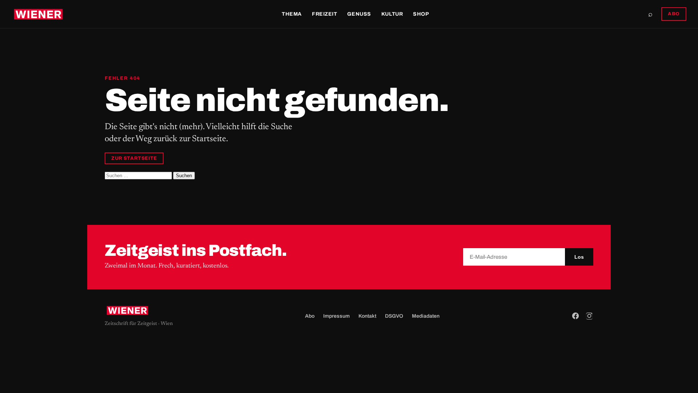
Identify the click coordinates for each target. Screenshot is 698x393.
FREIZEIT (324, 14)
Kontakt (367, 316)
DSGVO (394, 316)
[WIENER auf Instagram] (589, 316)
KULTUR (392, 14)
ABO (674, 13)
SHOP (421, 14)
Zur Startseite (134, 158)
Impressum (336, 316)
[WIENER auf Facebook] (575, 316)
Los (579, 257)
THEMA (292, 14)
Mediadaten (426, 316)
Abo (309, 316)
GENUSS (359, 14)
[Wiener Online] (38, 14)
